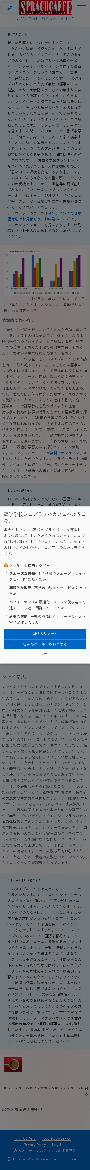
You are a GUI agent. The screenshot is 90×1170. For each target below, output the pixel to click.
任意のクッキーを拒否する (45, 644)
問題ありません (45, 633)
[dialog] (45, 585)
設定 (44, 654)
